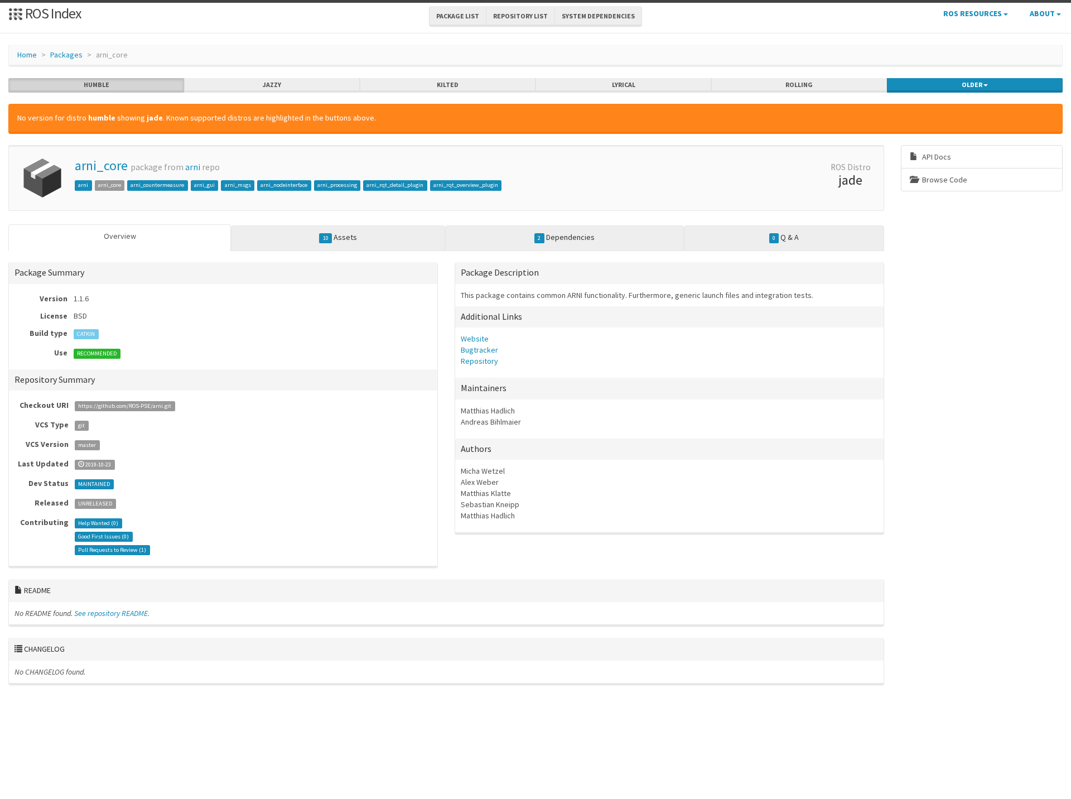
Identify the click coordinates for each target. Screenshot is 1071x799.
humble (96, 84)
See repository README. (111, 613)
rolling (799, 84)
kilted (448, 84)
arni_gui (204, 185)
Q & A (786, 237)
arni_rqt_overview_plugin (465, 185)
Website (475, 339)
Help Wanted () (98, 523)
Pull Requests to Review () (112, 549)
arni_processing (337, 185)
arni (192, 167)
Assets (340, 237)
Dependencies (566, 237)
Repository (479, 361)
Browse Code (943, 180)
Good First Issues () (103, 536)
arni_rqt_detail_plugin (394, 185)
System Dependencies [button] (598, 16)
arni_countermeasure (157, 185)
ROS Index (52, 13)
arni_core (101, 165)
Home (27, 55)
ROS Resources (973, 13)
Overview (120, 236)
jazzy (272, 84)
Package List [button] (457, 16)
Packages (66, 55)
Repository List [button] (520, 16)
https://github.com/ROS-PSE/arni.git (124, 406)
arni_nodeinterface (283, 185)
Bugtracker (479, 350)
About (1043, 13)
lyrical (623, 84)
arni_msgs (238, 185)
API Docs (935, 157)
